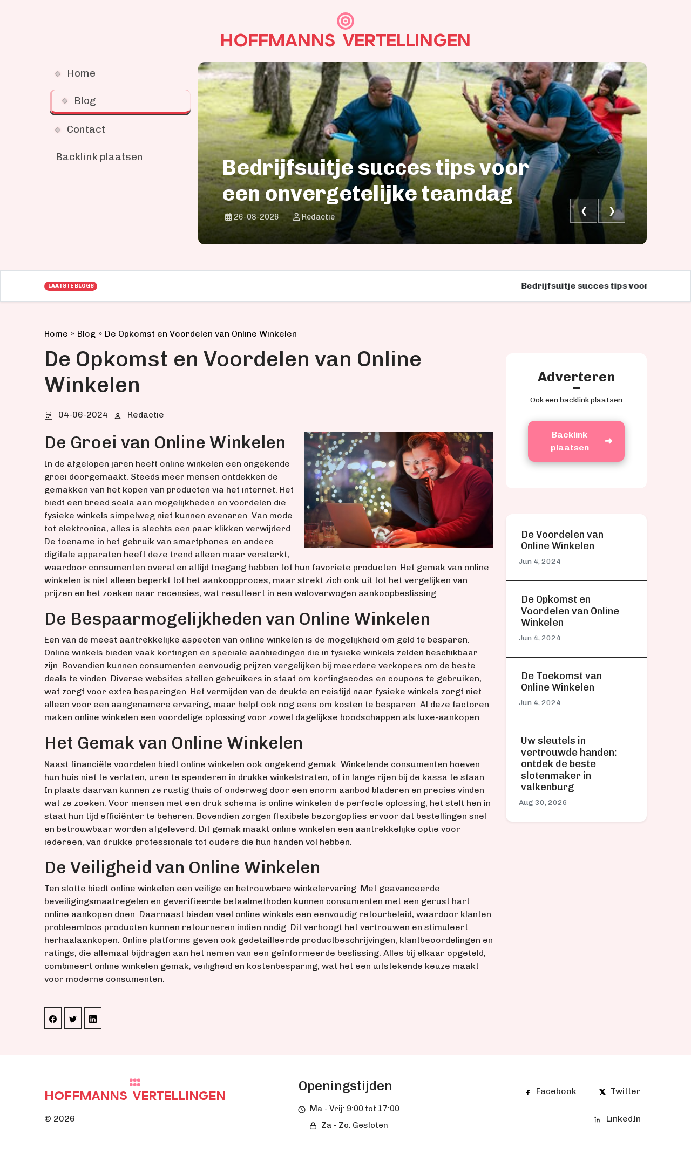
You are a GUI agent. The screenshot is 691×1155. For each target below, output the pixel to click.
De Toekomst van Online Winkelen (561, 682)
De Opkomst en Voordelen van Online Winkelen (201, 334)
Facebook (556, 1091)
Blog (86, 334)
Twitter (626, 1091)
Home (56, 334)
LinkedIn (623, 1118)
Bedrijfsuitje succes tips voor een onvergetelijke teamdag (375, 180)
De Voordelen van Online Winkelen (562, 540)
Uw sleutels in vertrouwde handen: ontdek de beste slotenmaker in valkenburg (569, 764)
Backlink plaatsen (570, 441)
